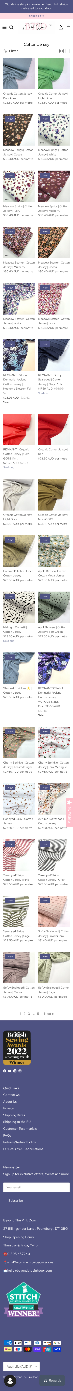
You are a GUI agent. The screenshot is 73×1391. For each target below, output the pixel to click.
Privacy (8, 1104)
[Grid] (61, 47)
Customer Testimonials (20, 1125)
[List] (67, 47)
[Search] (13, 23)
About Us (10, 1098)
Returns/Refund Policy (19, 1138)
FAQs (7, 1132)
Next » (49, 1010)
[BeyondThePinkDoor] (36, 23)
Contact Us (11, 1091)
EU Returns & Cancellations (23, 1145)
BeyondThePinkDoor (25, 1373)
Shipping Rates (14, 1111)
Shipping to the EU (17, 1118)
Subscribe (16, 1197)
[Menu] (4, 23)
